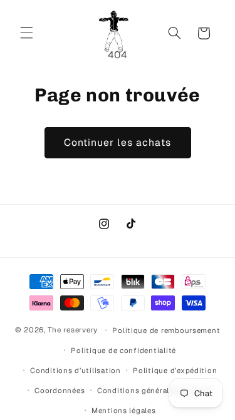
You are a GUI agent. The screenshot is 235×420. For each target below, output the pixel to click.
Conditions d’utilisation (75, 370)
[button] (26, 33)
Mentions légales (123, 410)
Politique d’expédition (175, 370)
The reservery (73, 329)
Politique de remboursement (166, 330)
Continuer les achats (117, 142)
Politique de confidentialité (123, 350)
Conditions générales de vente (154, 390)
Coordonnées (59, 390)
